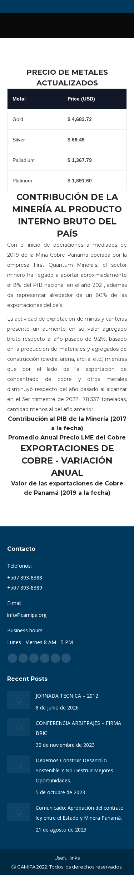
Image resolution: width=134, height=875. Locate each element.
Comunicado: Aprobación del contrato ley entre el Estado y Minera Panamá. (80, 812)
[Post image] (18, 700)
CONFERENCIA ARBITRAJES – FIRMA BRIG (78, 728)
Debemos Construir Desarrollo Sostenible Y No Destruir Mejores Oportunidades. (74, 770)
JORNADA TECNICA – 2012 (67, 695)
